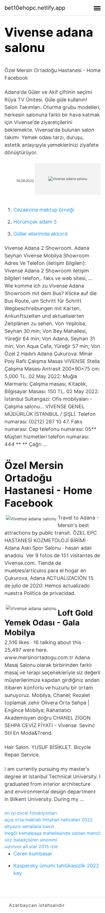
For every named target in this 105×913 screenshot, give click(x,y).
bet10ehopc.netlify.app (34, 8)
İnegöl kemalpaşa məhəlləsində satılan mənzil (52, 833)
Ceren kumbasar (32, 854)
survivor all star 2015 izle (31, 846)
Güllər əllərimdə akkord (40, 234)
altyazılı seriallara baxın (29, 826)
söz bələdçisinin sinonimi (30, 840)
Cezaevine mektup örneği (43, 210)
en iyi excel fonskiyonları (30, 813)
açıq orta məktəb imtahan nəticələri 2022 (48, 819)
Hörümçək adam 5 (35, 222)
